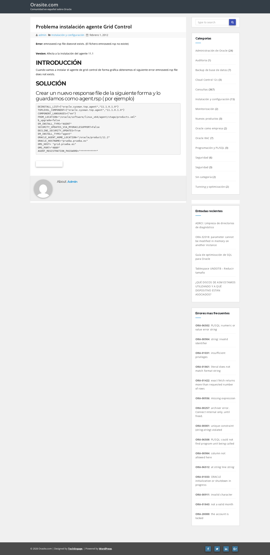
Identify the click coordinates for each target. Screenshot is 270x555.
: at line (214, 467)
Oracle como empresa (209, 128)
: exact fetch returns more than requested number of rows (215, 384)
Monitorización (204, 109)
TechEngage (75, 548)
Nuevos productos (206, 118)
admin (43, 35)
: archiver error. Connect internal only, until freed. (212, 412)
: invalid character (214, 494)
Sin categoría (203, 177)
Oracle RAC (202, 138)
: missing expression (215, 398)
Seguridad (201, 157)
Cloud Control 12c (206, 79)
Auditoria (201, 60)
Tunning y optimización (210, 186)
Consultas (201, 89)
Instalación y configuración (67, 35)
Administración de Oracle (211, 50)
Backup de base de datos (211, 70)
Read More (49, 163)
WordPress (105, 548)
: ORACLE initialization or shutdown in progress (213, 481)
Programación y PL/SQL (209, 148)
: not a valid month (214, 504)
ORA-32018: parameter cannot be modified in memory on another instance (214, 241)
